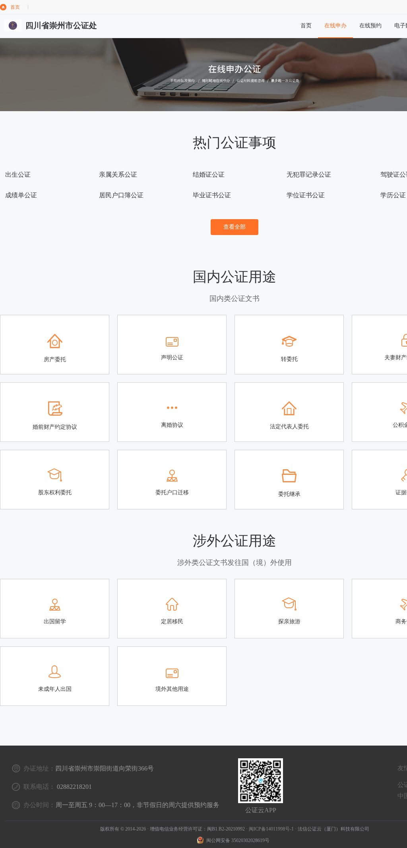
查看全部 (234, 227)
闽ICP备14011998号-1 (271, 829)
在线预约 (370, 26)
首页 (15, 7)
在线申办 (335, 26)
